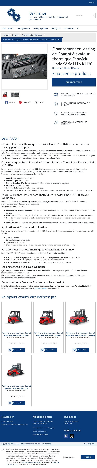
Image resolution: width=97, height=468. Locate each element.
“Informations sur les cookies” (32, 462)
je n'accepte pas (68, 457)
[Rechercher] (93, 15)
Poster (41, 102)
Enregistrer (26, 102)
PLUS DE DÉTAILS (74, 82)
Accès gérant (89, 444)
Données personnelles (40, 434)
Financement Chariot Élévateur (66, 68)
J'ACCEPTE (87, 457)
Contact (91, 3)
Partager (11, 102)
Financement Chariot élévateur (32, 35)
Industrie (15, 35)
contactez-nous (41, 288)
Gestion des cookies (39, 431)
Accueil (6, 35)
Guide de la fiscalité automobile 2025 (15, 425)
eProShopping (46, 444)
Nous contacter (7, 421)
